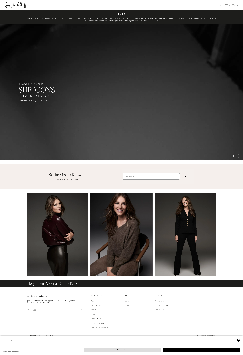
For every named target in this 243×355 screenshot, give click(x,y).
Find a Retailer (96, 319)
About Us (94, 301)
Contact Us (126, 301)
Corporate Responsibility (99, 328)
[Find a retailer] (221, 5)
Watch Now (42, 100)
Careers (93, 314)
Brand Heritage (96, 305)
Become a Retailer (97, 323)
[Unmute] (238, 156)
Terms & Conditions (162, 305)
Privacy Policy (160, 301)
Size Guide (125, 305)
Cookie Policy (160, 310)
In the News (95, 310)
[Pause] (232, 156)
